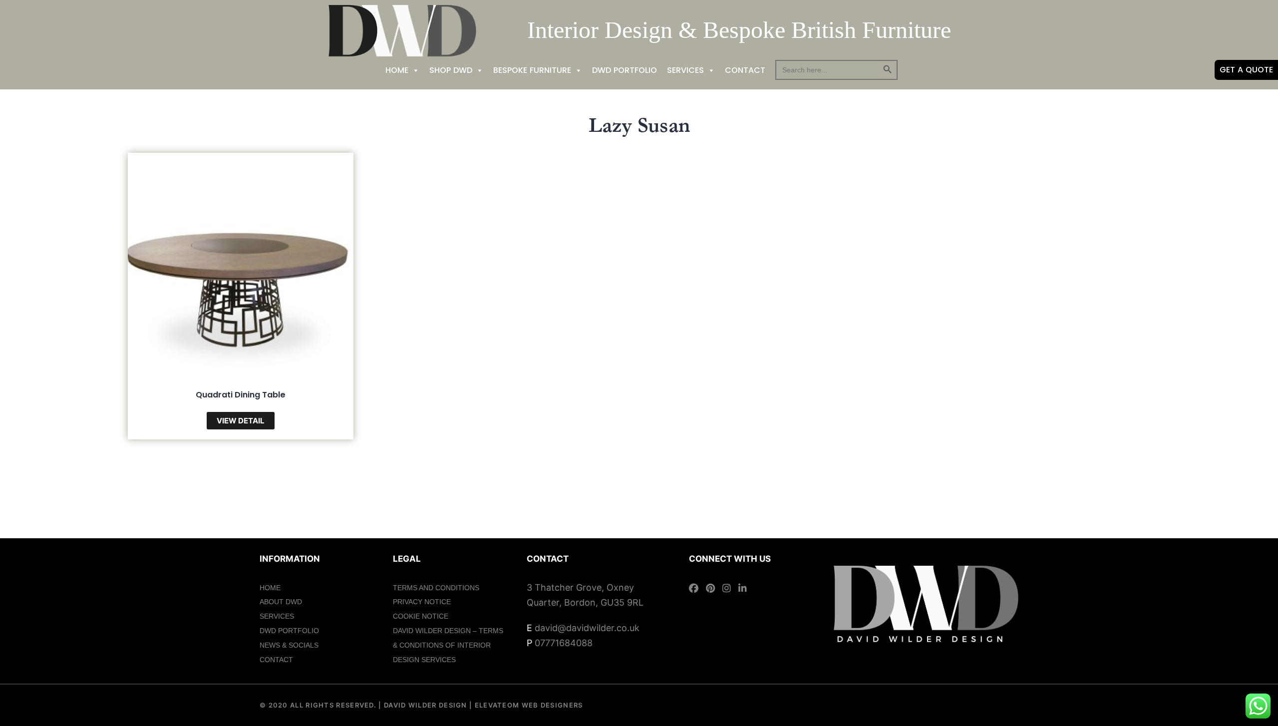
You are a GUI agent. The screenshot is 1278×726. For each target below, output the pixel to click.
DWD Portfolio (624, 70)
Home (396, 70)
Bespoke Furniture (532, 70)
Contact (745, 70)
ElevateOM (495, 705)
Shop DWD (450, 70)
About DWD (281, 602)
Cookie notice (420, 616)
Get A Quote (1246, 69)
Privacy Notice (422, 602)
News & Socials (289, 645)
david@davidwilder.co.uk (587, 628)
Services (685, 70)
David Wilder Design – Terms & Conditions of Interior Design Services (448, 645)
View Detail (241, 420)
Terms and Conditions (436, 588)
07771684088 (564, 643)
